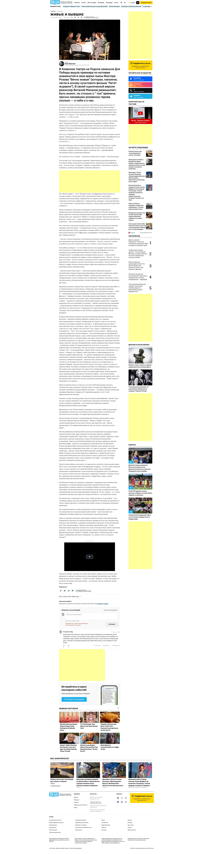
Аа (137, 2)
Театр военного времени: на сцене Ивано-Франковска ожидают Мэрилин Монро (138, 389)
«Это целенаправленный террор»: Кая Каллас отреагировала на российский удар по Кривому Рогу (137, 287)
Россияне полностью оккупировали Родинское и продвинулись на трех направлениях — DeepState (138, 276)
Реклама (76, 802)
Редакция (76, 800)
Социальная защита (80, 820)
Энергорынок (52, 827)
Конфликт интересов (81, 825)
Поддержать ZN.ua (146, 2)
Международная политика (56, 822)
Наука (103, 820)
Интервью (101, 2)
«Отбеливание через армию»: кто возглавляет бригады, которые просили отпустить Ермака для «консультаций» (138, 253)
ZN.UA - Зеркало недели (140, 120)
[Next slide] (151, 6)
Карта (75, 807)
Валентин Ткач (56, 786)
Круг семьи (131, 825)
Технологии (105, 822)
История (130, 822)
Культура (104, 830)
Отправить (111, 624)
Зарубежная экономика (81, 822)
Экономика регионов (55, 832)
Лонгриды (109, 2)
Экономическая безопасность (83, 827)
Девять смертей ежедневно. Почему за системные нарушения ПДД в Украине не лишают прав (138, 242)
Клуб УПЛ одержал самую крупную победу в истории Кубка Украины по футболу (140, 493)
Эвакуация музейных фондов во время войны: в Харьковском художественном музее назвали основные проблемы (137, 164)
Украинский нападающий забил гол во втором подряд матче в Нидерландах (140, 517)
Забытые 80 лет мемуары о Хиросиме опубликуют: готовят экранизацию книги (136, 206)
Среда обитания (106, 825)
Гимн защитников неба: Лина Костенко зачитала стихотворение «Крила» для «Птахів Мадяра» (137, 226)
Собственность (132, 830)
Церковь (104, 827)
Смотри (132, 445)
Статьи (83, 2)
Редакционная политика (80, 805)
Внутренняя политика (55, 820)
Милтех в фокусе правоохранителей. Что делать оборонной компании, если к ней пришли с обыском (137, 265)
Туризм (130, 827)
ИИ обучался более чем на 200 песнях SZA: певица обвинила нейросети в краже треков (137, 216)
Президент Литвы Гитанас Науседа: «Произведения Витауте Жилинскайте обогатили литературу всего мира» (137, 177)
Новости (77, 2)
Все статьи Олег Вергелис (69, 596)
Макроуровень (53, 825)
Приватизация (53, 830)
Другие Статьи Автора (139, 345)
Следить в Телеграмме (75, 699)
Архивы (76, 797)
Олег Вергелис (70, 64)
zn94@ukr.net (93, 807)
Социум (130, 820)
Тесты (116, 2)
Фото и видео (92, 2)
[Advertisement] (89, 181)
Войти (133, 2)
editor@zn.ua (99, 811)
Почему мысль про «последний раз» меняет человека (135, 153)
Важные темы (55, 6)
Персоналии (78, 830)
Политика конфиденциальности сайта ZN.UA (142, 848)
